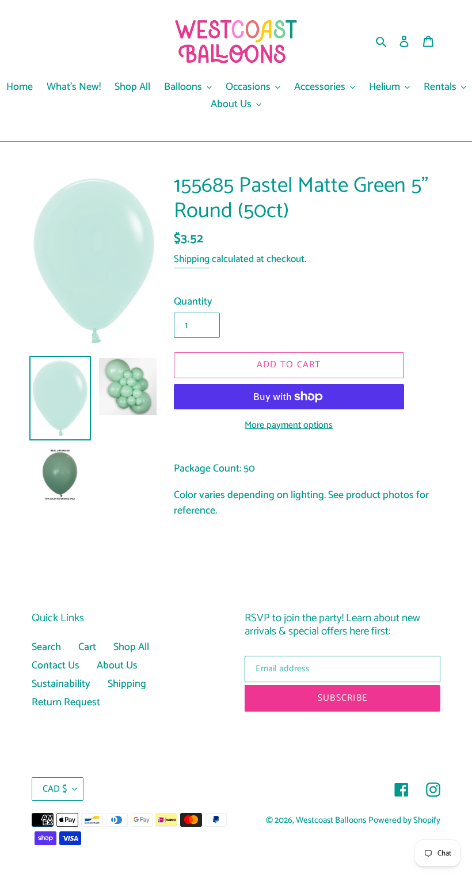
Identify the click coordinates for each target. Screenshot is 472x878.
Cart (87, 647)
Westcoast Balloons (331, 820)
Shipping (192, 259)
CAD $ (55, 789)
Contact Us (55, 665)
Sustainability (61, 684)
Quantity (193, 302)
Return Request (66, 702)
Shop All (131, 647)
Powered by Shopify (404, 820)
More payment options (289, 425)
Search (46, 647)
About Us (117, 665)
